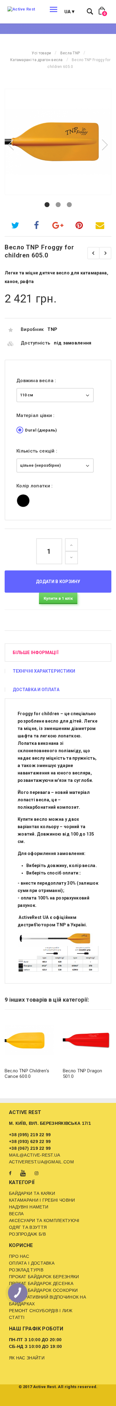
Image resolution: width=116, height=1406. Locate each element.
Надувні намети (28, 1206)
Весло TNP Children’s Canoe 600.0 (27, 1073)
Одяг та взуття (28, 1227)
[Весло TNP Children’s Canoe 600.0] (29, 1040)
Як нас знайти (27, 1357)
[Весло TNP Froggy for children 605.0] (58, 142)
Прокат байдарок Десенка (41, 1283)
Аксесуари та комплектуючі (44, 1220)
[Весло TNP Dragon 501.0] (87, 1040)
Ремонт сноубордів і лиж (40, 1310)
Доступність (35, 343)
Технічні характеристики (44, 671)
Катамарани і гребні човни (42, 1200)
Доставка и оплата (36, 689)
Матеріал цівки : (36, 415)
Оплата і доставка (31, 1263)
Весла (16, 1213)
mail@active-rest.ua (34, 1155)
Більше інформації (35, 652)
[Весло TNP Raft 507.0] (93, 253)
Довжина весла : (37, 380)
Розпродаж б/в (27, 1234)
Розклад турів (26, 1269)
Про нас (19, 1256)
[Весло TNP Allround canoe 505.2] (105, 253)
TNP (52, 329)
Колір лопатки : (35, 486)
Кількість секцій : (37, 451)
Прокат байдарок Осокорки (43, 1290)
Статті (17, 1317)
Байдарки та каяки (32, 1193)
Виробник (32, 329)
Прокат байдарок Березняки (44, 1276)
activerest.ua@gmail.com (41, 1161)
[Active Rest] (21, 9)
